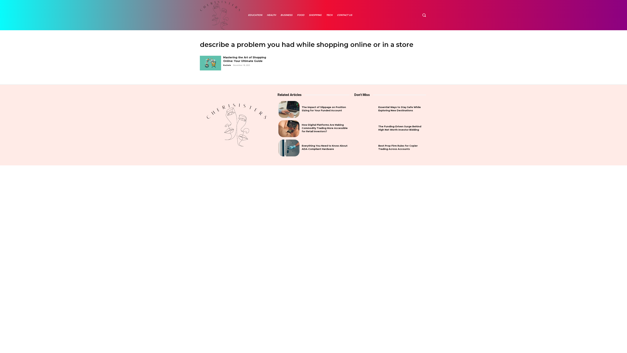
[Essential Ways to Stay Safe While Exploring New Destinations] (365, 109)
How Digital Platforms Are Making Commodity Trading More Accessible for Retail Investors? (325, 128)
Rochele (227, 65)
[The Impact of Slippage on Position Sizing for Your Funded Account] (288, 109)
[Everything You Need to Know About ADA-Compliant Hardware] (288, 148)
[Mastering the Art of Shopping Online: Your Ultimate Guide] (210, 63)
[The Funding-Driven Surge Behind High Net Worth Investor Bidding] (365, 128)
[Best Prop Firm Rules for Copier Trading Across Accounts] (365, 148)
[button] (424, 15)
